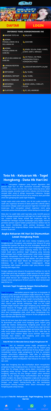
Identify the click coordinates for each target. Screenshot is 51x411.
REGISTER (19, 409)
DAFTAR (13, 25)
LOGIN (38, 25)
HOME (6, 409)
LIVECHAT (44, 409)
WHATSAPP (32, 409)
